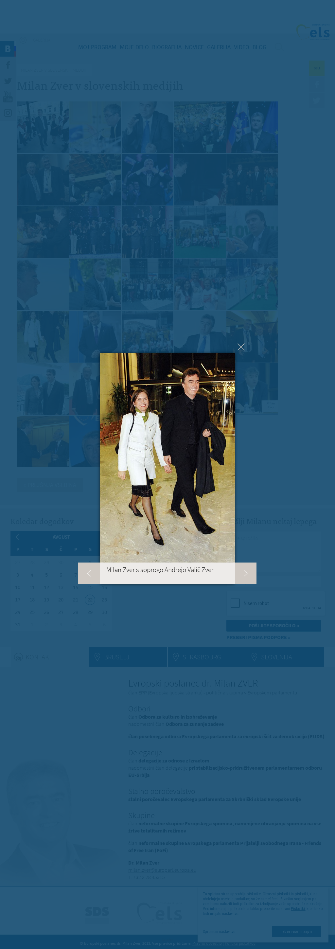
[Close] (241, 346)
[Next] (245, 573)
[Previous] (89, 573)
